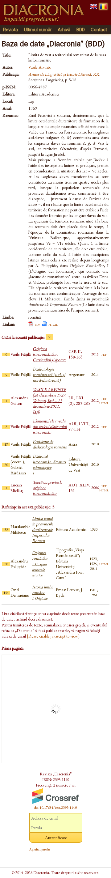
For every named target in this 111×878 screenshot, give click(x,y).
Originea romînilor (40, 564)
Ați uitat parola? (40, 849)
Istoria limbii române (42, 592)
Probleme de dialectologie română (50, 444)
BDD (80, 29)
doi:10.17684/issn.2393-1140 (55, 807)
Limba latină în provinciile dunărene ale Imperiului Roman (42, 529)
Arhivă (64, 29)
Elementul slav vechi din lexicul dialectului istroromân (50, 426)
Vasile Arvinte (39, 67)
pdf (37, 324)
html (53, 324)
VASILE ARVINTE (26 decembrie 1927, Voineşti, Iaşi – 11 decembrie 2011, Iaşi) (49, 400)
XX (96, 74)
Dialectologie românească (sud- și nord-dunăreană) (49, 374)
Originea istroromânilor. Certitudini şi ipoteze (49, 354)
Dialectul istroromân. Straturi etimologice (49, 464)
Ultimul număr (38, 29)
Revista (10, 29)
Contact (99, 29)
